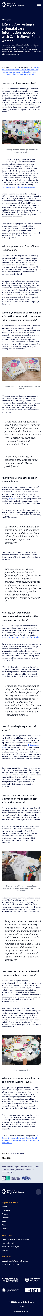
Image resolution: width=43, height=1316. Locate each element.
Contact (5, 1229)
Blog (4, 1225)
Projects (5, 1214)
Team (4, 1221)
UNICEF (11, 498)
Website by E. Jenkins (21, 1312)
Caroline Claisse (17, 1153)
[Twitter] (38, 1192)
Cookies (21, 1307)
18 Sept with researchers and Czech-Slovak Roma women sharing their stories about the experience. (21, 1139)
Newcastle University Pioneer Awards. (18, 187)
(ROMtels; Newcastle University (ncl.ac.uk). (20, 637)
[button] (39, 4)
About (4, 1207)
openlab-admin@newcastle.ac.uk (15, 1261)
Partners (5, 1218)
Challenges (6, 1210)
